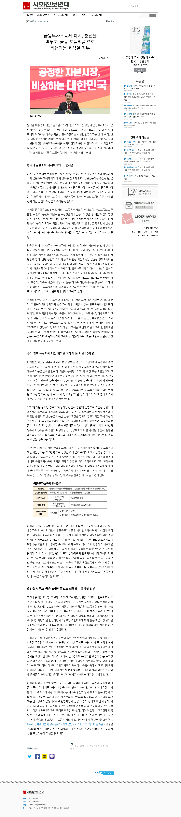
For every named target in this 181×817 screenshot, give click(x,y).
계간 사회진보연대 (61, 15)
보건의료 (145, 235)
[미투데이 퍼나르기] (52, 756)
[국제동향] (128, 123)
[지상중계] (128, 86)
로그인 (152, 15)
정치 (133, 232)
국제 (137, 235)
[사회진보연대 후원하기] (140, 218)
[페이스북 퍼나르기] (37, 756)
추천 (97, 773)
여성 (151, 232)
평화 (156, 232)
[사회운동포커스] (130, 142)
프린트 (111, 21)
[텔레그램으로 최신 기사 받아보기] (140, 192)
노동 (145, 232)
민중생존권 (154, 235)
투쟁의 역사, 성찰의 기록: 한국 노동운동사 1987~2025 (140, 61)
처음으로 (29, 15)
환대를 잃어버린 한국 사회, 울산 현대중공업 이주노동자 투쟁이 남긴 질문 (139, 97)
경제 (139, 232)
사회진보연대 (46, 6)
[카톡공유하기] (44, 756)
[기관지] (127, 176)
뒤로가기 (108, 773)
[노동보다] (128, 94)
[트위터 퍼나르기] (29, 756)
